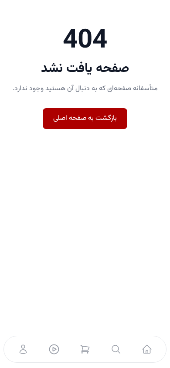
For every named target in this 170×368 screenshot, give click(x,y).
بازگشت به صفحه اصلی (85, 118)
